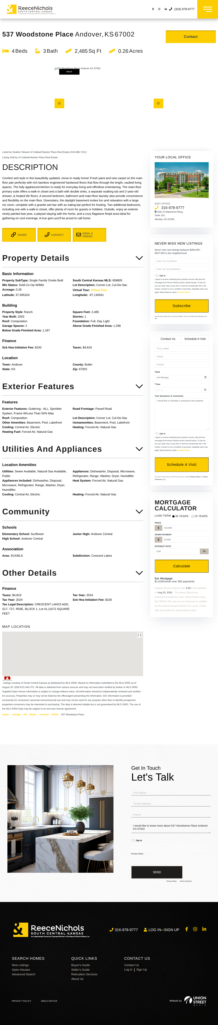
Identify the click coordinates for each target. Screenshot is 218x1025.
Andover (44, 714)
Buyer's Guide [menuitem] (80, 965)
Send (157, 872)
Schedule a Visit (195, 339)
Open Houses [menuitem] (21, 969)
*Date (157, 372)
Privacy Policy (184, 292)
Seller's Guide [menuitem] (80, 969)
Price (158, 523)
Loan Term (163, 515)
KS (25, 714)
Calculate (181, 566)
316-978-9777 (172, 208)
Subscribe (182, 306)
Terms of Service (186, 881)
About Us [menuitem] (77, 979)
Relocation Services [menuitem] (84, 974)
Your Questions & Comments (169, 396)
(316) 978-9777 (184, 9)
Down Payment (163, 534)
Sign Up (171, 930)
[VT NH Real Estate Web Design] (195, 1001)
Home (5, 714)
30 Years (181, 516)
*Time (157, 384)
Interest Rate (163, 546)
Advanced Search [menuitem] (23, 974)
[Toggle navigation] (207, 9)
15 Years (201, 516)
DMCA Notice (49, 1001)
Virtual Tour (99, 290)
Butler (33, 714)
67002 (55, 714)
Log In (128, 969)
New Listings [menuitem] (20, 965)
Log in (154, 930)
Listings (16, 714)
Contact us (131, 965)
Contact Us (168, 339)
